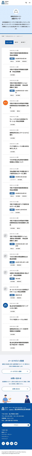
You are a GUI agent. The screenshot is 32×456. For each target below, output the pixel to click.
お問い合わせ (16, 389)
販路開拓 (24, 61)
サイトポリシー (5, 436)
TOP (3, 36)
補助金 (18, 111)
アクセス (16, 425)
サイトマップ (5, 438)
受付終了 (23, 42)
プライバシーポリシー (7, 434)
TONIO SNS (5, 430)
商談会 (12, 61)
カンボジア (12, 179)
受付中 (16, 42)
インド (11, 212)
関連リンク (4, 432)
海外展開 (18, 61)
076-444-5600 (8, 416)
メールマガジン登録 (16, 371)
